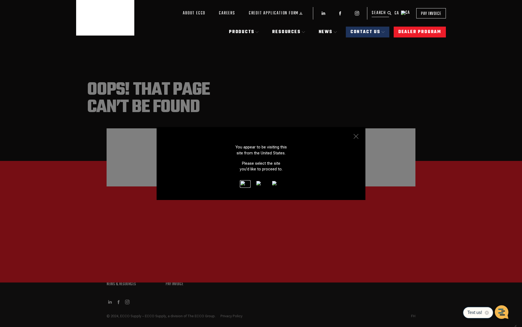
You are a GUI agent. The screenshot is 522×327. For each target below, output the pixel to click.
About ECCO (194, 13)
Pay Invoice (431, 13)
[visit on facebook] (340, 13)
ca (396, 13)
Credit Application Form (274, 13)
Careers (227, 13)
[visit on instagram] (357, 13)
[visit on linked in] (323, 13)
